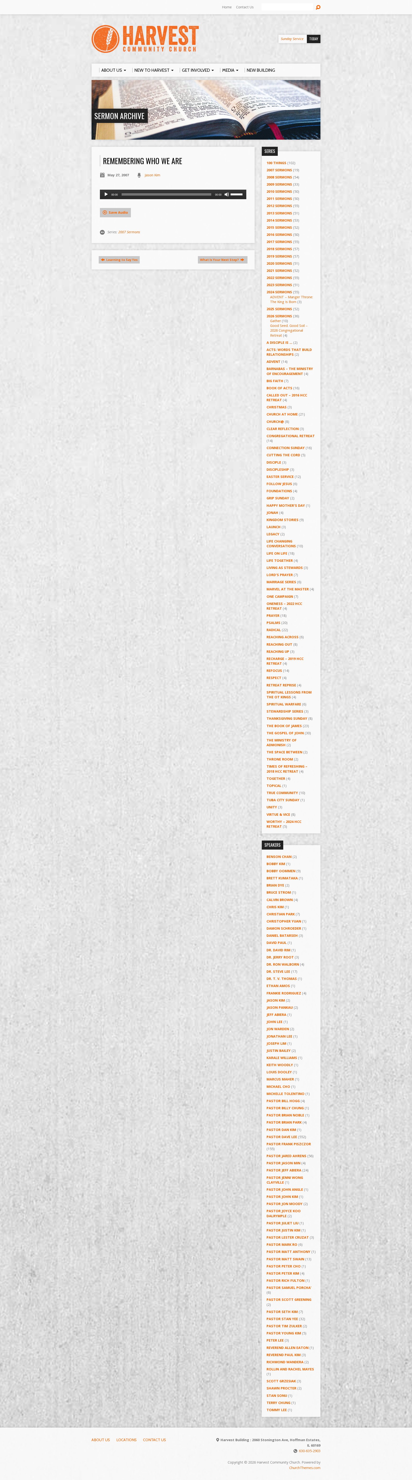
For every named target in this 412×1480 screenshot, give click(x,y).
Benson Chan (279, 856)
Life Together (280, 560)
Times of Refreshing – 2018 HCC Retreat (287, 768)
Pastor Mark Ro (282, 1244)
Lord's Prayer (280, 575)
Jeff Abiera (276, 1014)
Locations (126, 1440)
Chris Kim (275, 907)
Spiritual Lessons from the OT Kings (289, 694)
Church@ (275, 421)
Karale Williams (282, 1057)
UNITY (272, 807)
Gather (275, 321)
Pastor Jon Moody (285, 1203)
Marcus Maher (280, 1079)
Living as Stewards (285, 567)
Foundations (279, 491)
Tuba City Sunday (283, 800)
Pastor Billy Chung (285, 1108)
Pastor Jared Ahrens (286, 1156)
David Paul (277, 942)
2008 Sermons (279, 177)
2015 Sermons (279, 227)
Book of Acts (279, 388)
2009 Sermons (279, 184)
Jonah (272, 512)
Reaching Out (279, 644)
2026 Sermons (279, 316)
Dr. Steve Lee (278, 971)
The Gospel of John (285, 733)
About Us (101, 1440)
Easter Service (280, 476)
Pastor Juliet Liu (283, 1223)
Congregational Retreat (291, 436)
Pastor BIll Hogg (283, 1101)
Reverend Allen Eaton (288, 1347)
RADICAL (274, 630)
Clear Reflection (283, 428)
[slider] (237, 194)
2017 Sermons (279, 241)
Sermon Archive (119, 115)
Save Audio (118, 212)
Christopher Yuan (284, 921)
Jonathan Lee (279, 1036)
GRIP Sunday (278, 498)
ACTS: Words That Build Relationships (289, 352)
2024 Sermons (279, 292)
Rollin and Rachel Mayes (290, 1369)
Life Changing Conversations (281, 543)
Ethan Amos (278, 985)
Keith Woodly (280, 1065)
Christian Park (281, 914)
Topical (274, 785)
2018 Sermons (279, 249)
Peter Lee (275, 1340)
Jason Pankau (280, 1007)
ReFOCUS (274, 670)
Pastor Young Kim (284, 1333)
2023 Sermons (279, 285)
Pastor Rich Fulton (285, 1280)
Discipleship (278, 469)
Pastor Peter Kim (283, 1273)
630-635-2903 (309, 1451)
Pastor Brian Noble (285, 1115)
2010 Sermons (279, 191)
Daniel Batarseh (282, 935)
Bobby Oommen (281, 871)
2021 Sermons (279, 270)
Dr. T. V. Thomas (282, 978)
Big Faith (275, 381)
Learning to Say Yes (122, 260)
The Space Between (284, 752)
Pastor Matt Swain (285, 1259)
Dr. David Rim (278, 950)
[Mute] (226, 194)
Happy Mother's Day (286, 505)
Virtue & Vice (278, 814)
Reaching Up (278, 651)
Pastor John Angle (285, 1189)
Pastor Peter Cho (284, 1266)
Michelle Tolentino (285, 1093)
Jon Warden (278, 1029)
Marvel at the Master (288, 589)
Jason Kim (152, 175)
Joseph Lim (276, 1043)
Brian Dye (275, 885)
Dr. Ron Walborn (283, 964)
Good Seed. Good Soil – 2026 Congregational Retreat (289, 330)
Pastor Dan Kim (281, 1129)
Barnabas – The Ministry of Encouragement (290, 371)
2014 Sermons (279, 220)
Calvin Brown (280, 899)
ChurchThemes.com (304, 1467)
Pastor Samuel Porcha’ (289, 1287)
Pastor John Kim (282, 1196)
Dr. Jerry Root (280, 957)
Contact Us (245, 7)
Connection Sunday (286, 448)
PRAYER (273, 615)
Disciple (274, 462)
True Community (282, 793)
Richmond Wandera (285, 1362)
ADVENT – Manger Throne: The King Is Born (291, 299)
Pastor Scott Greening (289, 1299)
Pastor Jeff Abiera (284, 1170)
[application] (173, 194)
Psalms (273, 622)
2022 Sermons (279, 277)
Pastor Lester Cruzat (288, 1237)
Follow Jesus (279, 484)
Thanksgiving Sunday (287, 718)
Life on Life (277, 553)
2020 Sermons (279, 263)
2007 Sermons (129, 232)
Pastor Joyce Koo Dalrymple (284, 1213)
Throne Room (280, 759)
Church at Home (282, 414)
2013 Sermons (279, 213)
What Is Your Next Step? (220, 260)
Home (227, 7)
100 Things (276, 163)
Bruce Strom (279, 892)
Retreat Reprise (281, 685)
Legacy (273, 534)
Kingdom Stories (283, 519)
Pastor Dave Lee (282, 1137)
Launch (274, 527)
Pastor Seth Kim (282, 1311)
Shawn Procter (281, 1388)
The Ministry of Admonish (282, 742)
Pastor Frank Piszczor (289, 1144)
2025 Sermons (279, 309)
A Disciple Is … (279, 342)
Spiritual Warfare (284, 704)
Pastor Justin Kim (283, 1230)
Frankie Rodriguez (284, 993)
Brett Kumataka (282, 878)
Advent (273, 361)
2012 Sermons (279, 205)
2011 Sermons (279, 198)
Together (276, 778)
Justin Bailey (279, 1050)
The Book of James (284, 726)
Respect (274, 677)
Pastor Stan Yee (282, 1319)
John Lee (275, 1021)
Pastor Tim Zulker (284, 1326)
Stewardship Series (285, 711)
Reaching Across (283, 637)
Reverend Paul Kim (284, 1355)
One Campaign (280, 596)
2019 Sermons (279, 256)
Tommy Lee (277, 1410)
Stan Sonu (277, 1395)
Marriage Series (281, 582)
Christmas (277, 407)
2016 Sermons (279, 234)
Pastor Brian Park (284, 1122)
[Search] (318, 7)
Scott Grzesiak (281, 1381)
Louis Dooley (279, 1072)
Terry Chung (278, 1402)
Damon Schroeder (284, 928)
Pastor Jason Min (283, 1163)
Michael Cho (278, 1086)
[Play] (106, 194)
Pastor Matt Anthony (288, 1251)
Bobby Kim (276, 864)
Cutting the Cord (283, 455)
